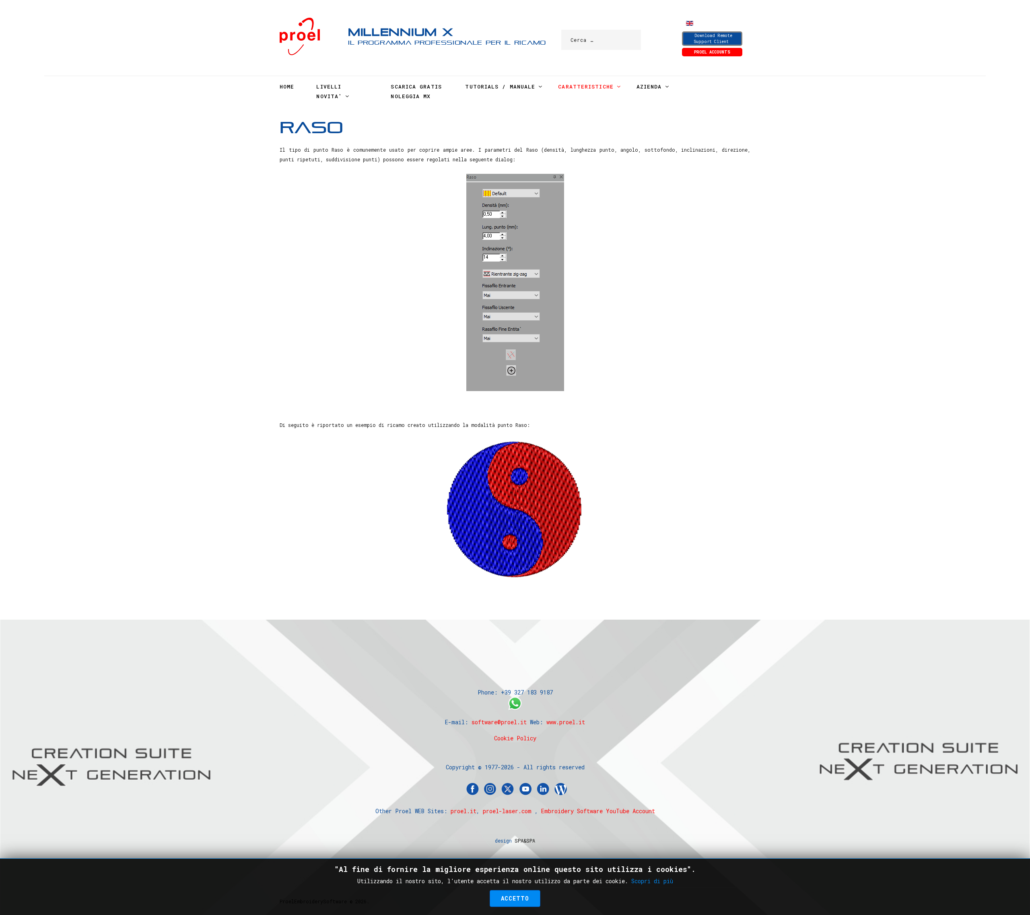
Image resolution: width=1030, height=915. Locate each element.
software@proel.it (499, 722)
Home (287, 86)
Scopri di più (652, 881)
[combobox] (601, 40)
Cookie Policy (515, 738)
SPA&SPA (525, 840)
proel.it (463, 811)
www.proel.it (565, 722)
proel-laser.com (507, 811)
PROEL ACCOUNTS (712, 52)
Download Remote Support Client (713, 38)
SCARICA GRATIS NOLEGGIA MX (416, 91)
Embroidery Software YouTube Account (598, 811)
